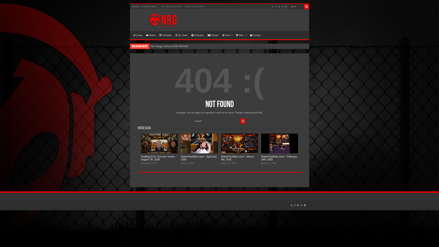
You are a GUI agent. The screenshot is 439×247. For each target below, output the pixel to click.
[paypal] (286, 7)
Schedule (167, 35)
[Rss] (273, 7)
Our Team (183, 35)
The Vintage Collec (160, 46)
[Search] (306, 6)
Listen (139, 35)
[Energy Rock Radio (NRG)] (163, 19)
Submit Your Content (194, 6)
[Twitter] (279, 7)
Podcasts (199, 35)
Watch (152, 35)
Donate (214, 35)
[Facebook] (276, 7)
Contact (257, 35)
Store (227, 35)
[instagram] (282, 7)
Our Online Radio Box (171, 6)
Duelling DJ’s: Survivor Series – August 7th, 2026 (158, 158)
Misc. (242, 35)
